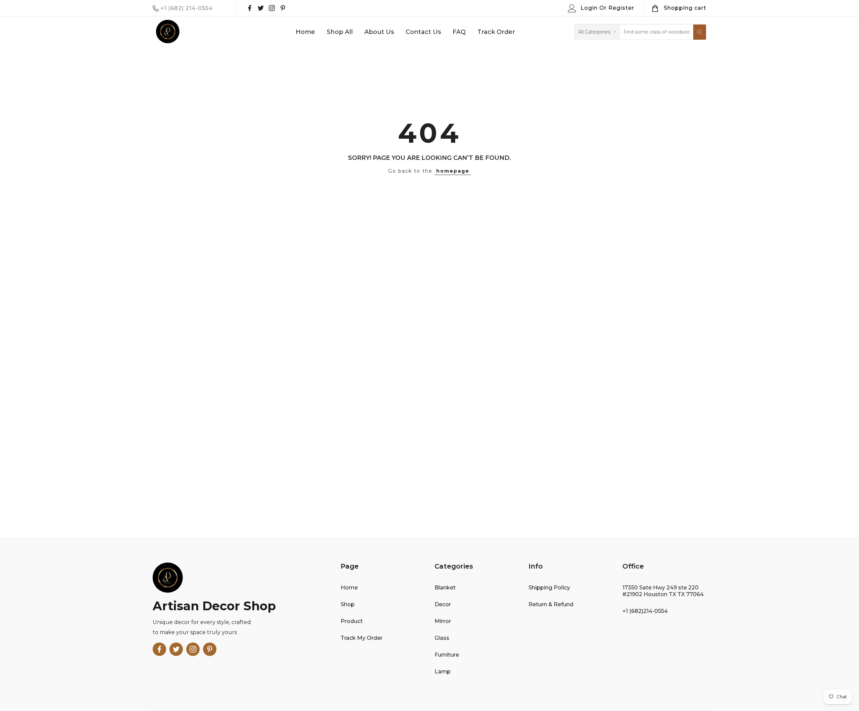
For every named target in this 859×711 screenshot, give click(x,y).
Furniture (447, 655)
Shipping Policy (549, 587)
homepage (452, 171)
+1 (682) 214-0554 (186, 8)
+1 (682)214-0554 (645, 611)
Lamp (443, 671)
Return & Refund (550, 604)
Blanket (445, 587)
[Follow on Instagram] (272, 8)
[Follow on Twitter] (261, 8)
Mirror (443, 621)
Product (352, 621)
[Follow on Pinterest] (283, 8)
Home (305, 32)
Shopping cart (685, 8)
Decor (443, 604)
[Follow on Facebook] (250, 8)
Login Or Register (607, 8)
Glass (442, 638)
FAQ (459, 32)
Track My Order (362, 638)
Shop (348, 604)
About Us (379, 32)
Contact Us (423, 32)
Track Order (496, 32)
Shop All (340, 32)
